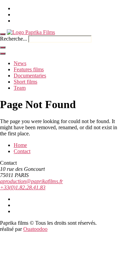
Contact (22, 151)
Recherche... (13, 39)
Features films (29, 69)
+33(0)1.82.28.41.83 (22, 187)
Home (20, 145)
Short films (25, 82)
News (20, 63)
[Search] (2, 47)
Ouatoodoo (35, 229)
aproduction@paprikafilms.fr (31, 181)
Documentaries (30, 75)
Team (20, 88)
